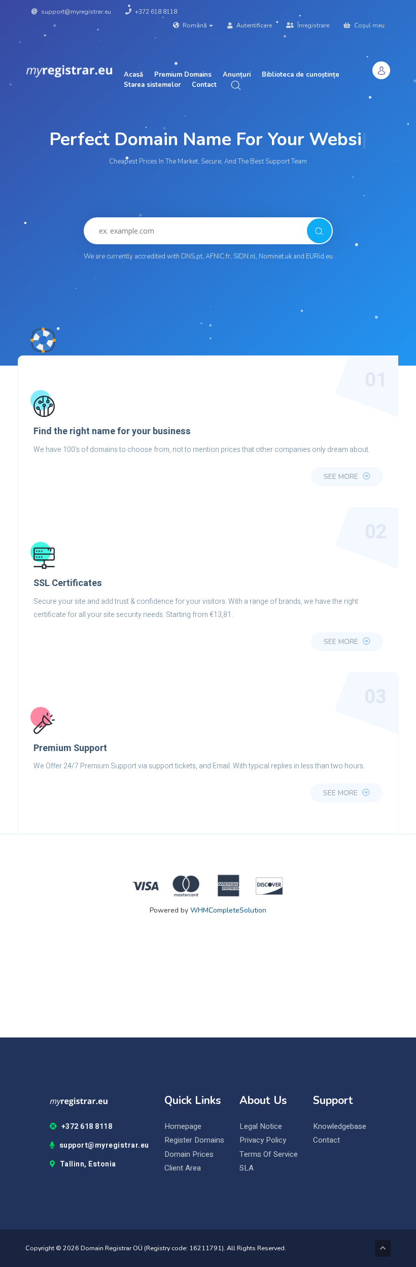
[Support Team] (43, 340)
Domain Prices (189, 1154)
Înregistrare (312, 25)
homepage (182, 1126)
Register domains (194, 1140)
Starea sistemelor (152, 84)
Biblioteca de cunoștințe (300, 74)
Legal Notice (260, 1126)
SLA (246, 1168)
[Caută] (319, 230)
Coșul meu (369, 25)
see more (342, 476)
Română (194, 25)
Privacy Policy (262, 1140)
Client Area (182, 1168)
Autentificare (253, 25)
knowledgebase (339, 1126)
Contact (204, 84)
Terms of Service (268, 1154)
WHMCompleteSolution (228, 910)
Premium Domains (183, 74)
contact (326, 1140)
